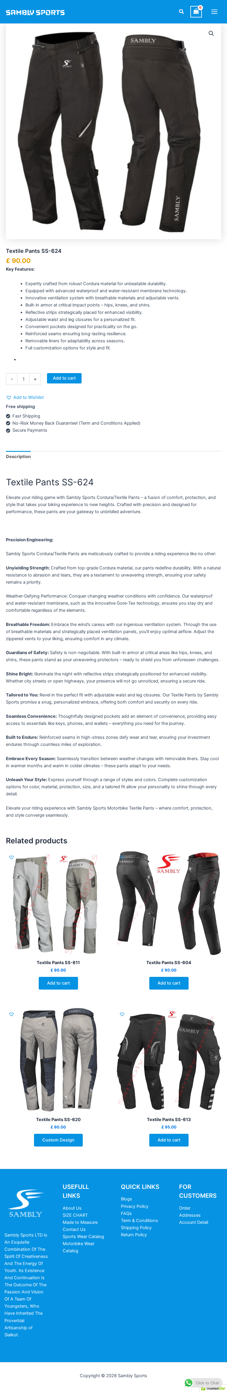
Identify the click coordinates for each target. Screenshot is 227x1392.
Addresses (190, 1215)
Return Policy (134, 1234)
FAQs (126, 1213)
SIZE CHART (75, 1215)
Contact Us (74, 1229)
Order (184, 1208)
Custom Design (58, 1140)
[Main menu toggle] (214, 11)
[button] (181, 11)
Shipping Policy (136, 1227)
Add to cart (64, 378)
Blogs (126, 1199)
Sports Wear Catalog (83, 1236)
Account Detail (193, 1222)
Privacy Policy (134, 1206)
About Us (72, 1208)
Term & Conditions (139, 1220)
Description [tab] (18, 456)
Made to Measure (80, 1222)
